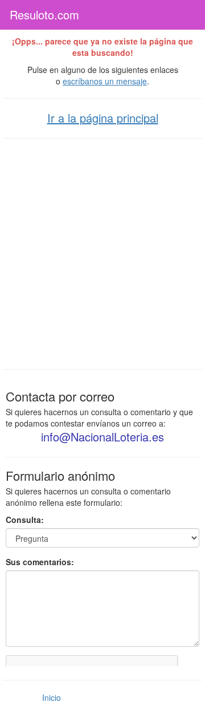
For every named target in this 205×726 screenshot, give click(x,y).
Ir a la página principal (102, 117)
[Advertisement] (102, 252)
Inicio (51, 697)
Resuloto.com (44, 14)
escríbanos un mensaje (105, 81)
